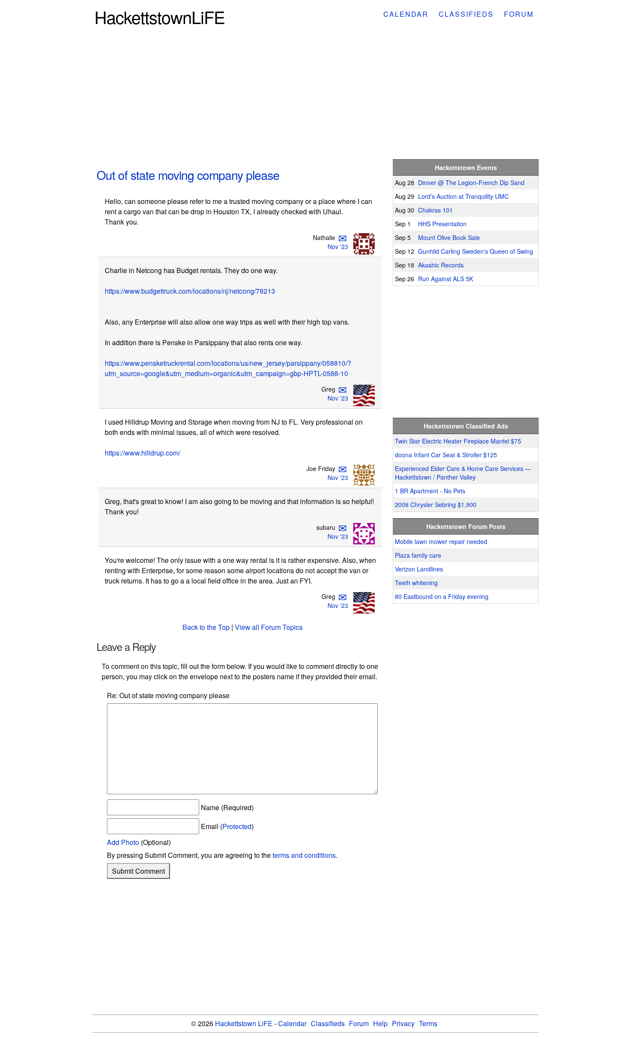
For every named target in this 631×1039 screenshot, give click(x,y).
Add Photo (123, 842)
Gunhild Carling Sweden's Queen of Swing (475, 251)
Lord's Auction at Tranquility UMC (463, 196)
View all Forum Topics (269, 627)
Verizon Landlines (419, 569)
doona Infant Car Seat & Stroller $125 (446, 454)
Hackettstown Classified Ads (466, 426)
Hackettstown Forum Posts (466, 526)
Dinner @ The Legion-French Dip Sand (471, 182)
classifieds (466, 14)
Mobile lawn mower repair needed (441, 541)
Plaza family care (418, 555)
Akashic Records (441, 265)
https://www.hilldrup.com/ (142, 453)
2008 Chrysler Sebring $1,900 (435, 504)
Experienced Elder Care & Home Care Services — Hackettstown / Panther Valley (463, 472)
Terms (428, 1023)
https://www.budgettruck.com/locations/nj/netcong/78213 (190, 291)
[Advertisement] (315, 95)
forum (519, 14)
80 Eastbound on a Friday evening (441, 596)
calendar (405, 14)
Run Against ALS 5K (445, 278)
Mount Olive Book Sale (449, 237)
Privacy (403, 1023)
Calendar (292, 1023)
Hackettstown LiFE (244, 1023)
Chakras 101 (435, 210)
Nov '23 (338, 246)
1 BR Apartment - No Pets (430, 490)
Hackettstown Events (466, 167)
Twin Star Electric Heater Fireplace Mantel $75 (458, 441)
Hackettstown (159, 16)
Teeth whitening (416, 582)
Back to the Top (206, 627)
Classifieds (328, 1023)
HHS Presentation (442, 223)
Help (380, 1023)
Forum (359, 1023)
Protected (237, 826)
